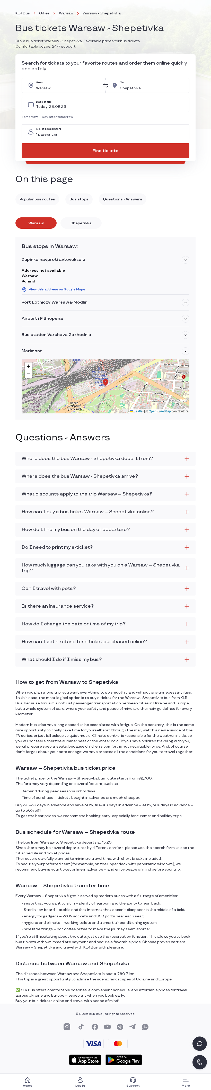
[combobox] (67, 85)
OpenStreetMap (160, 411)
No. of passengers (48, 129)
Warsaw (66, 13)
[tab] (36, 223)
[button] (31, 117)
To (122, 82)
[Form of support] (199, 1043)
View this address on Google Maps (57, 289)
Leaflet (138, 411)
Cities (44, 13)
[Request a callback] (199, 1062)
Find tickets (105, 150)
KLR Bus (22, 13)
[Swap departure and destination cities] (105, 85)
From (39, 82)
